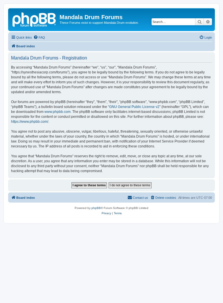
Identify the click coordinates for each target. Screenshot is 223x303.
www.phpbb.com (57, 112)
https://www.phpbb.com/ (29, 122)
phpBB (96, 208)
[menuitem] (39, 37)
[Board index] (35, 19)
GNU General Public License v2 (134, 107)
